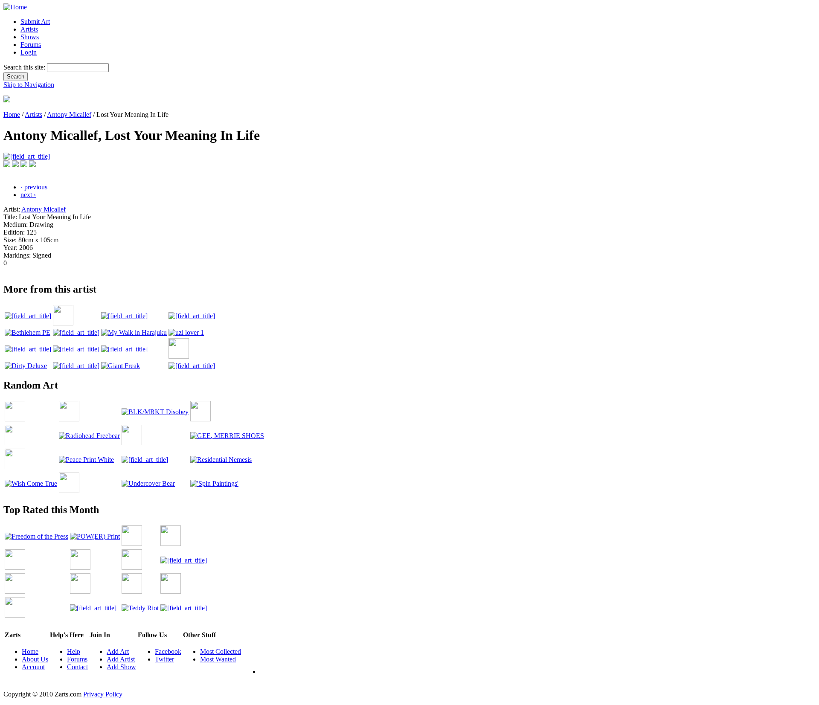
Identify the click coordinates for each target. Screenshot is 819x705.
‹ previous (33, 187)
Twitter (164, 659)
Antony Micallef (69, 114)
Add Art (118, 651)
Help (73, 651)
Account (33, 666)
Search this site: (25, 67)
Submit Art (35, 21)
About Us (35, 659)
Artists (29, 29)
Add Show (121, 666)
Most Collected (220, 651)
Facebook (168, 651)
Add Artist (121, 659)
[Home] (15, 7)
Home (11, 114)
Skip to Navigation (28, 84)
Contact (77, 666)
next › (28, 194)
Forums (30, 44)
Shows (29, 37)
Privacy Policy (102, 694)
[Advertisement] (158, 270)
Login (28, 52)
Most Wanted (218, 659)
